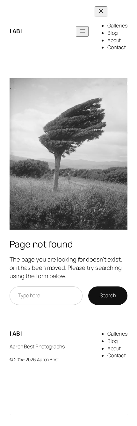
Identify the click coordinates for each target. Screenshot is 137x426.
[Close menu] (101, 11)
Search (108, 295)
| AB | (16, 31)
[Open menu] (82, 31)
